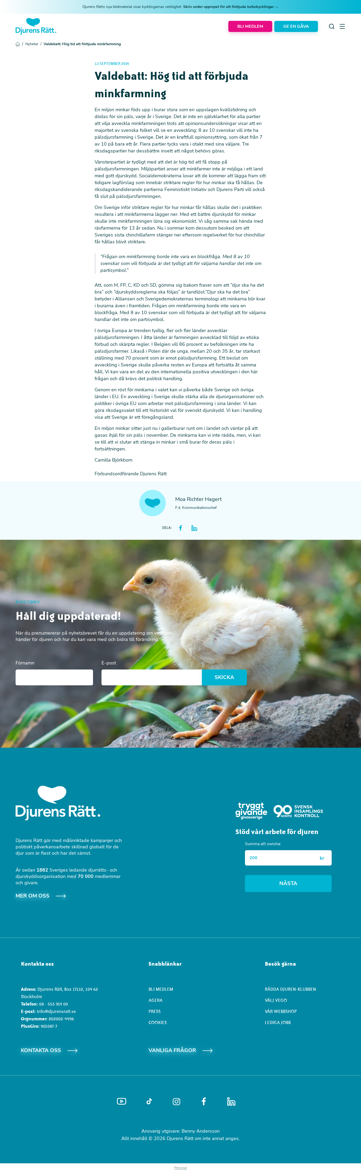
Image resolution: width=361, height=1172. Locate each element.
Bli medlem (161, 989)
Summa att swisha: (263, 844)
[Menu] (342, 26)
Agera (156, 1000)
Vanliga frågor (172, 1050)
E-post (108, 663)
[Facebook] (204, 1101)
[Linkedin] (231, 1101)
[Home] (36, 26)
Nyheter (33, 43)
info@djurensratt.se (56, 1011)
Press (155, 1011)
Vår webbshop (281, 1011)
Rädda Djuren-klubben (290, 989)
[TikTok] (149, 1101)
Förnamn (25, 663)
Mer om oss (32, 895)
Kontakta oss (41, 1050)
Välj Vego (276, 1000)
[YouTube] (121, 1101)
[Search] (331, 26)
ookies (159, 1022)
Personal (180, 1168)
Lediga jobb (278, 1022)
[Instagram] (176, 1101)
